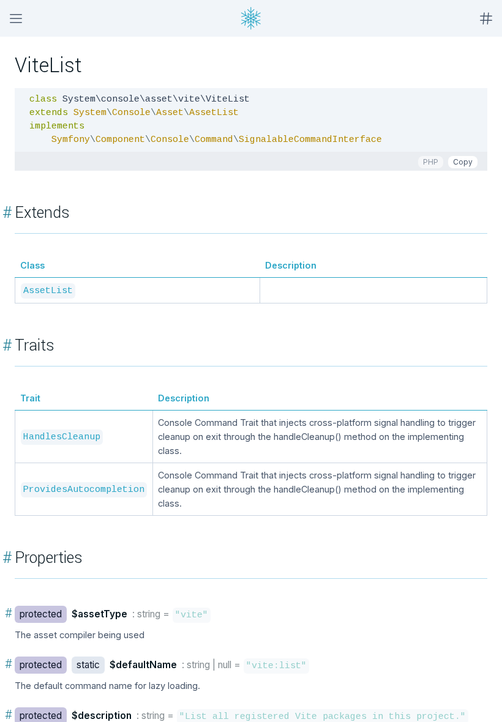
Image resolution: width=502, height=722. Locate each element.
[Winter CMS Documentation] (251, 18)
